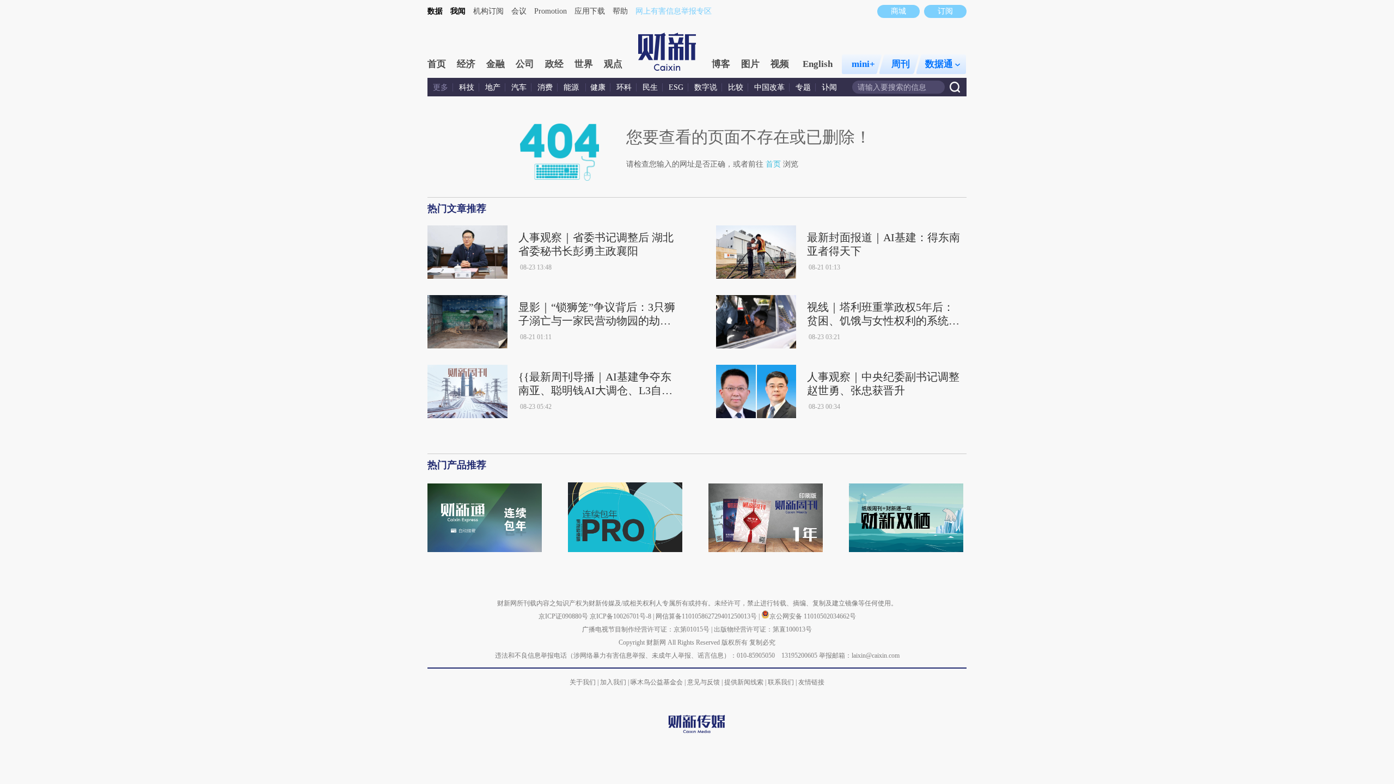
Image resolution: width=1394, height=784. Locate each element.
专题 (803, 87)
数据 (435, 11)
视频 (780, 64)
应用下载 (589, 11)
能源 (572, 87)
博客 (721, 64)
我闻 (458, 11)
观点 (613, 64)
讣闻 (829, 87)
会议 (519, 11)
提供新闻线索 (743, 682)
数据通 (939, 64)
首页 (436, 64)
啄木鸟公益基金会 (657, 682)
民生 (650, 87)
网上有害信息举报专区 (673, 11)
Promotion (550, 11)
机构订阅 (488, 11)
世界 (583, 64)
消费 (545, 87)
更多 (440, 87)
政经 (554, 64)
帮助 (620, 11)
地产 (492, 87)
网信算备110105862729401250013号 (707, 616)
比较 (735, 87)
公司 (525, 64)
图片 (750, 64)
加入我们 (613, 682)
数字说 (705, 87)
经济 (466, 64)
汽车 (519, 87)
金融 (495, 64)
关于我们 (583, 682)
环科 (624, 87)
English (818, 64)
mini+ (863, 64)
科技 (466, 87)
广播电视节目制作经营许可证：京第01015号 (646, 629)
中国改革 (769, 87)
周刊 (900, 64)
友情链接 (811, 682)
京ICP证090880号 (563, 616)
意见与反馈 (703, 682)
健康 (598, 87)
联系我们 (781, 682)
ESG (676, 87)
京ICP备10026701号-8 (621, 616)
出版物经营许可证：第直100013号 (763, 629)
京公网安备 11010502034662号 (812, 616)
